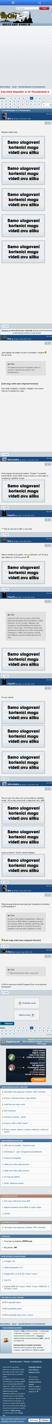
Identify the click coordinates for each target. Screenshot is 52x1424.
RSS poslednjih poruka (13, 1309)
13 (11, 98)
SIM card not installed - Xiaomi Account (19, 1146)
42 (39, 104)
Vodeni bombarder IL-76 (13, 1268)
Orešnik (7, 1214)
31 (39, 101)
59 (18, 107)
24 (10, 101)
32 (43, 101)
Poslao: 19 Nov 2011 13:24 (22, 339)
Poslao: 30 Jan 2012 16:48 (22, 891)
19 (36, 98)
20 (40, 98)
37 (18, 104)
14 (15, 98)
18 (31, 98)
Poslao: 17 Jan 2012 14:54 (30, 460)
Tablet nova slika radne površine (16, 1164)
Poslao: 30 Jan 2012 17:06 (23, 952)
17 (27, 98)
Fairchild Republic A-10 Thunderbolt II (31, 87)
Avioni (14, 87)
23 (6, 101)
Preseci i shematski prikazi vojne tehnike (20, 1098)
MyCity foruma (16, 1410)
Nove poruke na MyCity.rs (12, 1140)
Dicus (10, 952)
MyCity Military (5, 87)
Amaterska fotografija (12, 1158)
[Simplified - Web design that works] (37, 1391)
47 (14, 107)
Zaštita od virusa (34, 1372)
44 (2, 107)
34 (6, 104)
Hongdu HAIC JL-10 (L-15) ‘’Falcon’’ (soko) (20, 1274)
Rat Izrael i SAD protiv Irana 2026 (17, 1201)
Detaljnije (40, 1336)
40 (31, 104)
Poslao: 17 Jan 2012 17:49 (30, 784)
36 (14, 104)
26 (18, 101)
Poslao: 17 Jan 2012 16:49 (25, 597)
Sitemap (27, 1361)
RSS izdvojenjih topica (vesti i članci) (18, 1315)
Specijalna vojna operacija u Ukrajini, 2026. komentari (24, 1092)
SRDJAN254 (13, 460)
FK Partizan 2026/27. (12, 1177)
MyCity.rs (36, 1369)
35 (10, 104)
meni (13, 2)
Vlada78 (11, 515)
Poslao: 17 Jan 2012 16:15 (22, 541)
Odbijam (45, 1420)
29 (31, 101)
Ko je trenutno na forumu (12, 1328)
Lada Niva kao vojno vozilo (14, 1104)
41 (35, 104)
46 (10, 107)
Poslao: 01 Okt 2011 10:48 (22, 119)
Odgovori (9, 1023)
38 (22, 104)
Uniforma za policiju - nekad (15, 1117)
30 (35, 101)
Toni (9, 339)
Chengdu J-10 (9, 1261)
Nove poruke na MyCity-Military (14, 1087)
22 (2, 101)
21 (44, 98)
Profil (6, 326)
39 (26, 104)
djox (9, 118)
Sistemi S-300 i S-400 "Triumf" (16, 1123)
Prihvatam (34, 1420)
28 (26, 101)
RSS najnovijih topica (12, 1302)
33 (2, 104)
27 (22, 101)
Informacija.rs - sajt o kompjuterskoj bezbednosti (23, 1152)
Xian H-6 (7, 1280)
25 (14, 101)
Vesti (30, 1369)
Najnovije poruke (16, 1361)
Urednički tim (37, 1361)
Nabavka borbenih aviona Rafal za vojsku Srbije (22, 1207)
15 (19, 98)
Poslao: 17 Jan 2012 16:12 (25, 515)
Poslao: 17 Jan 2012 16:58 (25, 684)
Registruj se (6, 331)
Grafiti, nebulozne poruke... (14, 1183)
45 (6, 107)
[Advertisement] (26, 56)
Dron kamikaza (10, 1111)
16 (23, 98)
